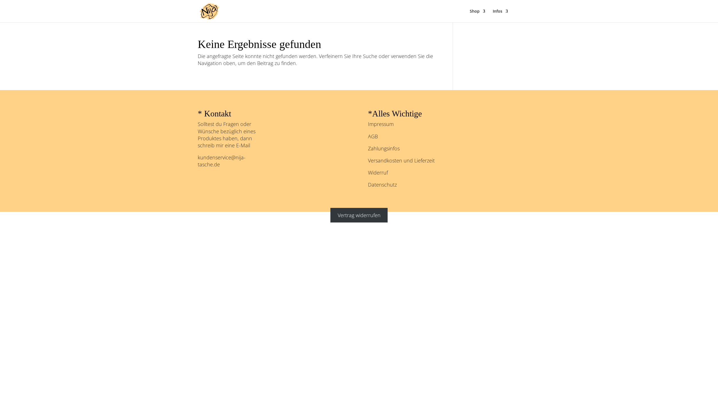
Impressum (381, 124)
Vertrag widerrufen (359, 215)
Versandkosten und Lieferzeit (401, 160)
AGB (373, 136)
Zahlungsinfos (384, 148)
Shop (475, 11)
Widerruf (378, 172)
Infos (497, 11)
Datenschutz (382, 184)
